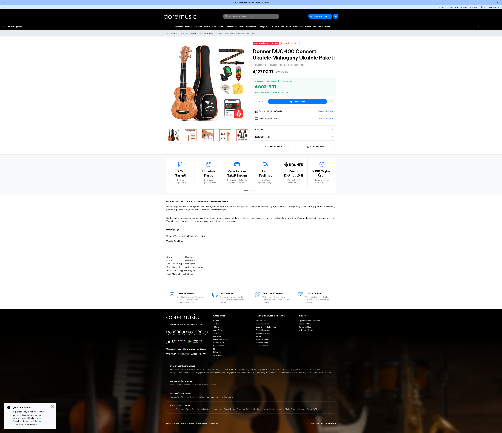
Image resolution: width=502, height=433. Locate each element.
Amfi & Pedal (210, 27)
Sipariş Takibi (474, 7)
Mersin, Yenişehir (276, 409)
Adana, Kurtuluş (203, 409)
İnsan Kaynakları (262, 324)
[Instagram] (189, 332)
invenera (332, 423)
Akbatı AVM (186, 369)
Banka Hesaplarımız (264, 330)
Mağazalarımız (262, 346)
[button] (294, 111)
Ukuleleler (192, 33)
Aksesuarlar (310, 27)
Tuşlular (188, 27)
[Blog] (205, 332)
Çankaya (210, 397)
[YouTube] (179, 332)
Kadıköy (302, 372)
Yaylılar (221, 27)
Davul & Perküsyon (247, 27)
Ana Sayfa (171, 33)
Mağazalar (464, 7)
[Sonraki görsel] (244, 83)
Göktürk (280, 372)
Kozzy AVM (312, 372)
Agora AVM (174, 397)
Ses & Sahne (278, 27)
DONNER (288, 65)
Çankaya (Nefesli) (197, 397)
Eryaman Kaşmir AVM (191, 385)
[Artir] (263, 102)
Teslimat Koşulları (263, 333)
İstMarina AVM (291, 372)
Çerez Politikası (304, 327)
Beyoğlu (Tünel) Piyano (237, 372)
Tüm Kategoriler (14, 27)
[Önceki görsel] (171, 83)
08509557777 (494, 7)
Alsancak (185, 397)
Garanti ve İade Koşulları (266, 327)
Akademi (442, 7)
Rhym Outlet (324, 27)
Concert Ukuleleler (206, 33)
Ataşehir (210, 369)
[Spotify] (200, 332)
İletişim (483, 7)
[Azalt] (256, 102)
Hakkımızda (261, 320)
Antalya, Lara (217, 409)
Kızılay (205, 385)
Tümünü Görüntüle (325, 111)
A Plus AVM (174, 369)
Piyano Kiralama (262, 339)
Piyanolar (178, 27)
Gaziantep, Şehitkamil (246, 409)
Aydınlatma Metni (305, 330)
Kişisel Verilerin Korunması (309, 320)
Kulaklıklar (298, 27)
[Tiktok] (194, 332)
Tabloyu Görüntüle (325, 118)
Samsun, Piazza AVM (308, 409)
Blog (456, 7)
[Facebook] (168, 332)
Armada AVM (175, 385)
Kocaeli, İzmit (262, 409)
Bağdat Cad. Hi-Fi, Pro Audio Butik (230, 369)
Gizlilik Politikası (304, 324)
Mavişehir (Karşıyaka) (225, 397)
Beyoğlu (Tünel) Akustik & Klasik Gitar (273, 369)
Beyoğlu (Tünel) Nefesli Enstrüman (210, 372)
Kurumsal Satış (262, 342)
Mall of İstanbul (324, 372)
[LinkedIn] (184, 332)
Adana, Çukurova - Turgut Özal (182, 409)
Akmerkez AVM (198, 369)
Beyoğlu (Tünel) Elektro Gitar (182, 372)
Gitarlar (198, 27)
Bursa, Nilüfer (229, 409)
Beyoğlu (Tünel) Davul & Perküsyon (305, 369)
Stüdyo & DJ (264, 27)
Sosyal (450, 7)
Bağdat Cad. (251, 369)
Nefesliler (231, 27)
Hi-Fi (288, 27)
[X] (174, 332)
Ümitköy (212, 385)
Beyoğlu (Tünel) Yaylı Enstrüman (261, 372)
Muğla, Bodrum (291, 409)
